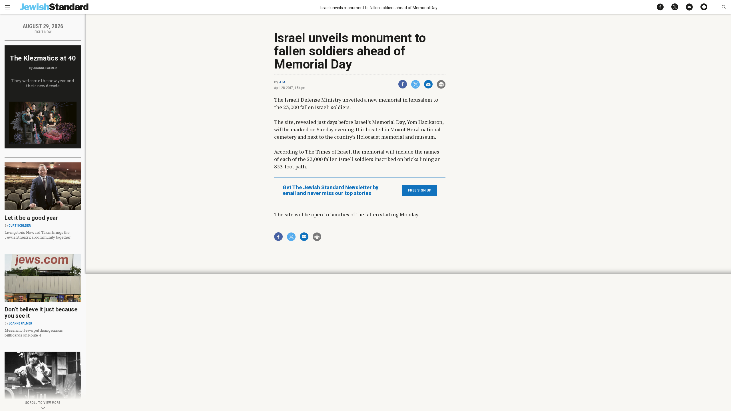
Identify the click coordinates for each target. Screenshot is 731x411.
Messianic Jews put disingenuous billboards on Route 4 (34, 333)
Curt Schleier (20, 225)
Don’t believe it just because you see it (41, 312)
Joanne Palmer (45, 68)
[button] (723, 7)
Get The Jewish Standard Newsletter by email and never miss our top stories (330, 190)
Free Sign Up (419, 190)
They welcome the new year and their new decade (42, 83)
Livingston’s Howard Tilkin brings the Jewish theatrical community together (38, 235)
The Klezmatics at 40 (43, 58)
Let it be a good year (31, 217)
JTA (282, 82)
